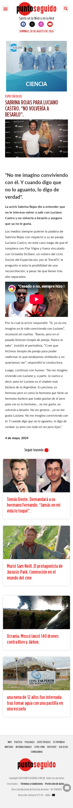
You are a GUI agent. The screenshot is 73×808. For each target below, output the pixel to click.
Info (10, 741)
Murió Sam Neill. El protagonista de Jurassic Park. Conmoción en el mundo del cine (35, 571)
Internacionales (24, 746)
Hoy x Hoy (51, 746)
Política (18, 741)
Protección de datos (54, 783)
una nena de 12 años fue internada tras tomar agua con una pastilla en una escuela (35, 702)
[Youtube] (50, 24)
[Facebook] (23, 24)
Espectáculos (13, 96)
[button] (5, 8)
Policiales (30, 741)
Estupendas (59, 741)
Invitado (9, 746)
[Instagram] (41, 24)
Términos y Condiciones (31, 783)
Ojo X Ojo (63, 746)
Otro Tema (39, 746)
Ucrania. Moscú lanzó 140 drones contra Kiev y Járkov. (33, 638)
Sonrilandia (37, 751)
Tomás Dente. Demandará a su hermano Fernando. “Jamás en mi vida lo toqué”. (33, 504)
